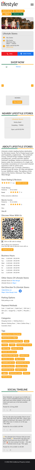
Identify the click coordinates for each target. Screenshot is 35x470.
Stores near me (7, 11)
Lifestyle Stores (17, 119)
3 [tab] (18, 28)
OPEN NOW (9, 47)
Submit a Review (22, 183)
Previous (2, 85)
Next (32, 85)
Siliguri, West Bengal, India (9, 292)
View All (3, 211)
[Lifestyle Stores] (9, 4)
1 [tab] (14, 28)
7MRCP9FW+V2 (6, 290)
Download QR (7, 249)
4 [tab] (20, 28)
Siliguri (7, 14)
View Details (17, 102)
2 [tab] (16, 28)
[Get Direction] (20, 292)
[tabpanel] (17, 23)
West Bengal (19, 11)
